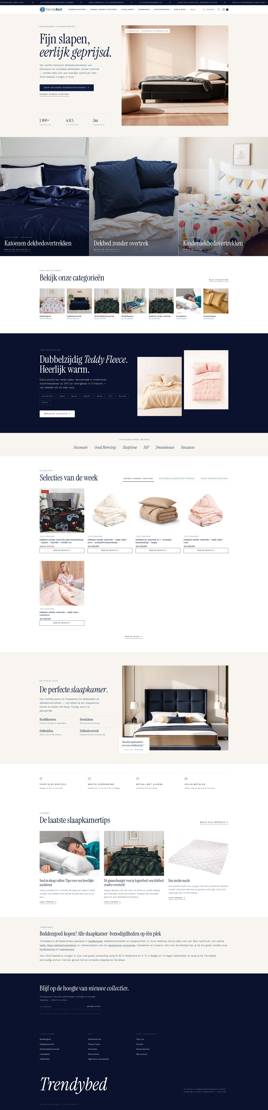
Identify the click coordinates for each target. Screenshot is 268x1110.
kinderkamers (47, 949)
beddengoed (95, 941)
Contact (139, 1044)
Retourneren (93, 1054)
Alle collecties (218, 280)
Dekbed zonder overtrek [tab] (138, 478)
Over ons (140, 1039)
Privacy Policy (94, 1044)
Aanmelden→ (94, 1006)
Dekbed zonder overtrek (103, 9)
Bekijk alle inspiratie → (214, 822)
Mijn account (141, 1054)
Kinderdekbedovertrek (49, 1049)
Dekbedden (143, 9)
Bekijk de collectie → (57, 414)
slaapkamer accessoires (121, 945)
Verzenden (92, 1049)
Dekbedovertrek (77, 9)
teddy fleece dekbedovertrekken (58, 945)
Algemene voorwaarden (98, 1059)
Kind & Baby (180, 9)
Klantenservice (94, 1039)
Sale (192, 9)
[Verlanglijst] (219, 10)
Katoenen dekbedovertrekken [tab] (176, 478)
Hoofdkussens (161, 9)
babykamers (67, 949)
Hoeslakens (127, 9)
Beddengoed (45, 1039)
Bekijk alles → (134, 636)
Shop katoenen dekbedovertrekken (66, 88)
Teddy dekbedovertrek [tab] (214, 478)
